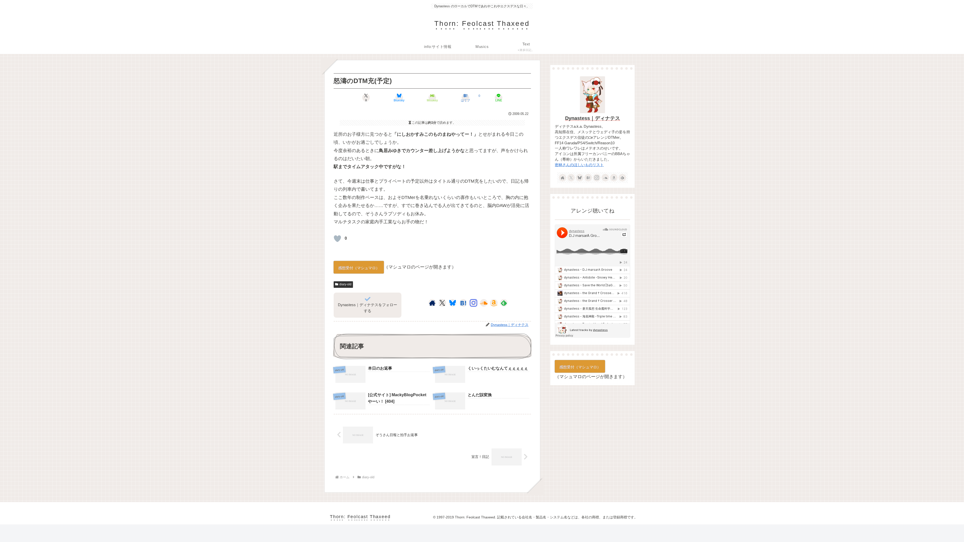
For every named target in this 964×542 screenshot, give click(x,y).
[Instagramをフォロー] (473, 303)
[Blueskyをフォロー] (452, 303)
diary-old (345, 284)
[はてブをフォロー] (463, 303)
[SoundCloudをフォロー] (484, 303)
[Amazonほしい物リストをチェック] (494, 303)
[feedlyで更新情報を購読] (504, 303)
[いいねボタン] (337, 238)
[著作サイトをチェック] (432, 303)
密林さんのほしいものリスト (579, 165)
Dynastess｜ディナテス (592, 118)
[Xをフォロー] (442, 303)
